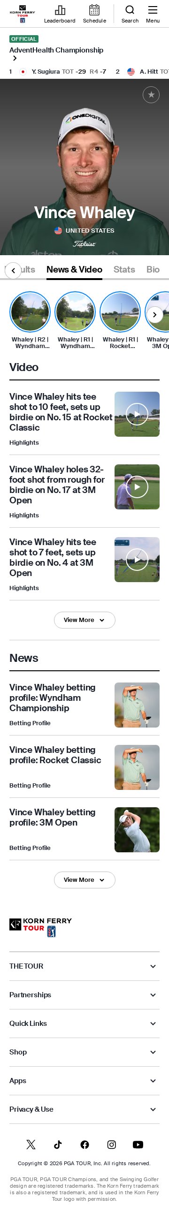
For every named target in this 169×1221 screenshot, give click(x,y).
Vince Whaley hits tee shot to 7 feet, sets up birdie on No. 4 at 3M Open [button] (52, 557)
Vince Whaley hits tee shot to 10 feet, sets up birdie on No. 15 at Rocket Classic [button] (61, 412)
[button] (137, 419)
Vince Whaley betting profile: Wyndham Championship (52, 698)
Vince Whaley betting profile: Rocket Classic (55, 755)
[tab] (74, 271)
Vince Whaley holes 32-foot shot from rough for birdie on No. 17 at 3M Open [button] (56, 485)
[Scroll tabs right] (154, 314)
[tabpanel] (84, 590)
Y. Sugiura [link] (46, 72)
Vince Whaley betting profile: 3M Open (52, 817)
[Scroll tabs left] (13, 270)
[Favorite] (151, 94)
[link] (22, 14)
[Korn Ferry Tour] (40, 927)
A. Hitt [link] (149, 72)
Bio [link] (153, 270)
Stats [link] (124, 270)
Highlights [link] (24, 443)
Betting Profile (30, 723)
